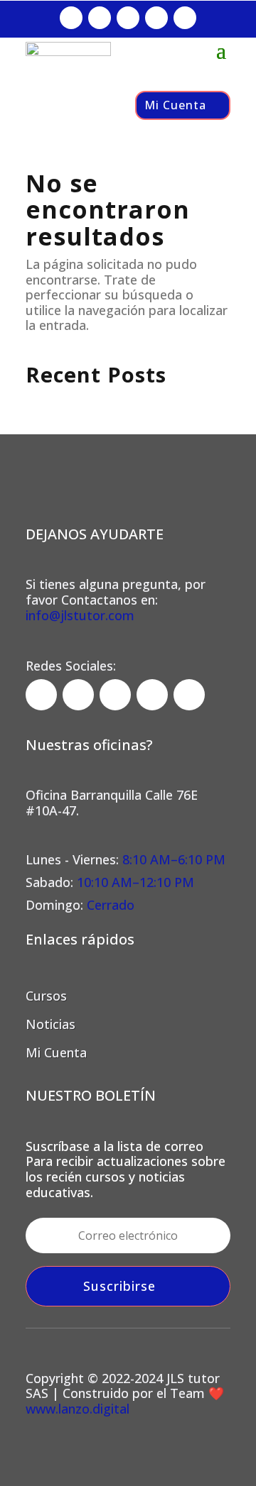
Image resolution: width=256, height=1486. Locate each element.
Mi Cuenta (175, 105)
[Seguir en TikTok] (128, 17)
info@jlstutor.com (80, 615)
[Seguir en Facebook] (71, 17)
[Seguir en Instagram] (99, 17)
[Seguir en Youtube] (185, 17)
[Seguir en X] (156, 17)
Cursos (46, 995)
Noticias (50, 1024)
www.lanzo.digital (77, 1408)
